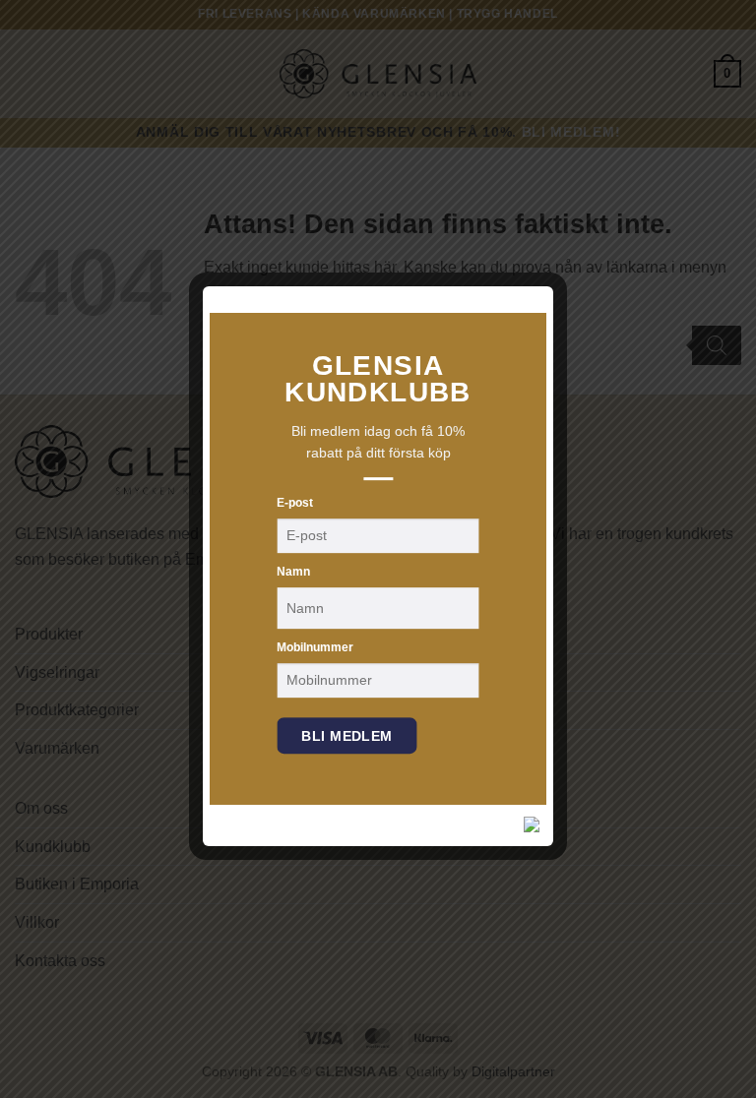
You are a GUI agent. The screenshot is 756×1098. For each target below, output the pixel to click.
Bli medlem (346, 736)
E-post (295, 503)
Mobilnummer (315, 647)
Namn (293, 572)
